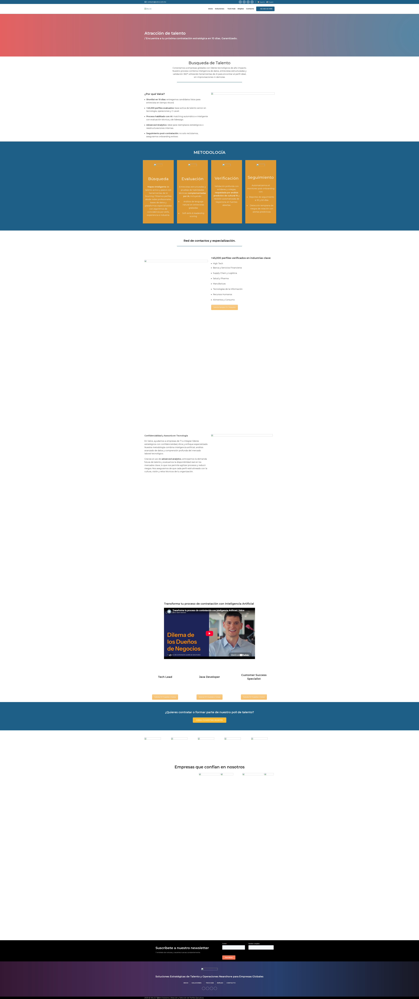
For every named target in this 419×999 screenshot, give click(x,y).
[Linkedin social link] (252, 2)
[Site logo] (147, 9)
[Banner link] (156, 745)
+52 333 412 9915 (266, 9)
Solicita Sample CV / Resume (224, 307)
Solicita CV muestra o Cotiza (165, 697)
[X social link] (244, 2)
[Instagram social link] (248, 2)
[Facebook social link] (240, 2)
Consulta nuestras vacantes (209, 720)
